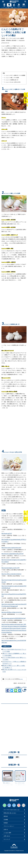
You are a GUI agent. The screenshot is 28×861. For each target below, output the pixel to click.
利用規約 (6, 822)
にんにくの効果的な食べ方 (12, 79)
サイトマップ (7, 839)
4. (4, 82)
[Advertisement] (14, 719)
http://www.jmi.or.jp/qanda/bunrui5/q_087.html (12, 553)
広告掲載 (6, 819)
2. (4, 77)
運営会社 (6, 816)
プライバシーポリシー (9, 826)
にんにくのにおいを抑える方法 (13, 82)
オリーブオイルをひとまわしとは (11, 809)
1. (4, 75)
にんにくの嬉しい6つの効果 (12, 77)
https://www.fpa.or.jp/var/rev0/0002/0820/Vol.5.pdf (13, 618)
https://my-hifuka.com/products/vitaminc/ (11, 573)
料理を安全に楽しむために (10, 813)
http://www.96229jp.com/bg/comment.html (11, 612)
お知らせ (6, 829)
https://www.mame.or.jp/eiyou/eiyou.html (11, 547)
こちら (21, 679)
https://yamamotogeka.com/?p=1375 (10, 567)
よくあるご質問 (7, 832)
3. (4, 79)
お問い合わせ (7, 836)
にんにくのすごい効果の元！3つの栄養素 (15, 75)
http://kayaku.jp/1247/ (6, 533)
